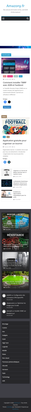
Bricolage (5, 324)
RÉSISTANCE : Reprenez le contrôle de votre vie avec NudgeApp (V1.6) (15, 245)
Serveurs (5, 369)
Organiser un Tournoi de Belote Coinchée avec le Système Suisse (20, 172)
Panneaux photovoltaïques (10, 362)
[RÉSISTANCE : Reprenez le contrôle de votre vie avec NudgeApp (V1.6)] (15, 242)
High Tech (10, 76)
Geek (5, 76)
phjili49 (9, 295)
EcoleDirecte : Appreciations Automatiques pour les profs (19, 194)
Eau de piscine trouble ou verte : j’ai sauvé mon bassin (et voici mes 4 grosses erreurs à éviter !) (15, 225)
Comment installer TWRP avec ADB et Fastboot (14, 83)
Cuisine (4, 328)
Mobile (15, 76)
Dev (4, 137)
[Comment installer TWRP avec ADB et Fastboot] (15, 66)
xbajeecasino (11, 303)
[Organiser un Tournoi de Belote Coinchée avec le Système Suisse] (6, 173)
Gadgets (5, 335)
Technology (6, 377)
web (8, 137)
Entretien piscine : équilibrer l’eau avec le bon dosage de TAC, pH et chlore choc (14, 283)
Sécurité (4, 366)
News (21, 76)
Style (3, 373)
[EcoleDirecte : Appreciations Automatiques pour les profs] (6, 195)
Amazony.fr (16, 5)
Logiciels (5, 347)
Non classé (5, 358)
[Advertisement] (15, 33)
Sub (14, 79)
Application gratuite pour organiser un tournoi (14, 142)
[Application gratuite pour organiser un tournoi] (15, 126)
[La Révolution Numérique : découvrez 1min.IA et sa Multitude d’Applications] (6, 184)
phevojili (9, 311)
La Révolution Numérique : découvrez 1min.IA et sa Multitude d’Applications (20, 183)
